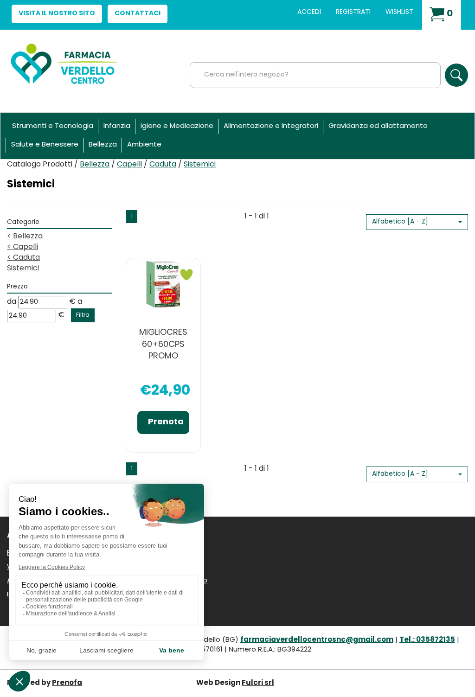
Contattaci (137, 13)
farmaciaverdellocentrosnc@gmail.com (316, 640)
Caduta (162, 164)
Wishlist (399, 12)
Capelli (129, 164)
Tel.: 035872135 (427, 640)
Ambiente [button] (144, 144)
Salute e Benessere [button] (44, 144)
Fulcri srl (258, 683)
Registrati (353, 12)
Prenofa (67, 683)
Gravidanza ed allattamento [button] (378, 126)
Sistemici (23, 268)
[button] (417, 222)
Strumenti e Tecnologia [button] (52, 126)
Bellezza (94, 164)
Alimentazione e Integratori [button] (271, 126)
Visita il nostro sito (57, 13)
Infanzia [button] (116, 126)
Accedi (309, 12)
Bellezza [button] (103, 144)
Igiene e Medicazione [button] (177, 126)
